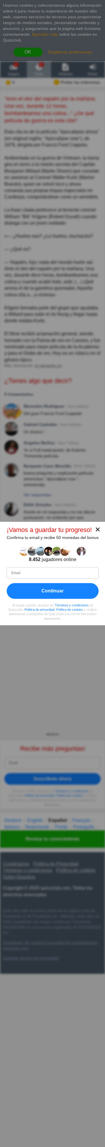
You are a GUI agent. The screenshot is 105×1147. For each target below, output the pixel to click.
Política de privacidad (39, 609)
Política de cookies (69, 609)
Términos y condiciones (72, 605)
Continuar (52, 590)
